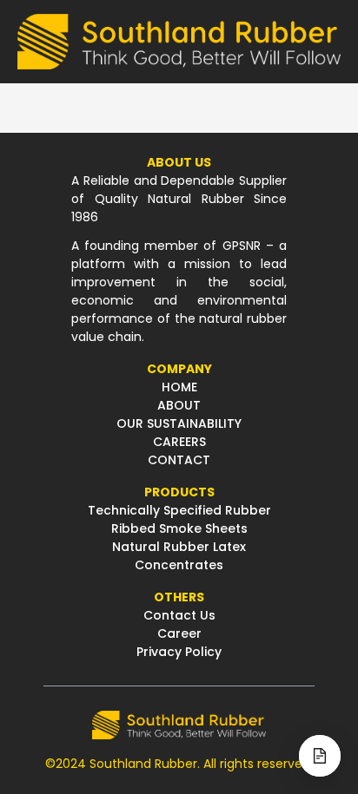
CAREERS (179, 441)
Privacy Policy (179, 651)
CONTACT (179, 460)
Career (179, 633)
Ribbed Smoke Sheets (179, 528)
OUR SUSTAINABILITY (179, 423)
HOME (179, 387)
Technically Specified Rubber (179, 510)
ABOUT (179, 405)
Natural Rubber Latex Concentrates (179, 556)
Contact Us (179, 615)
